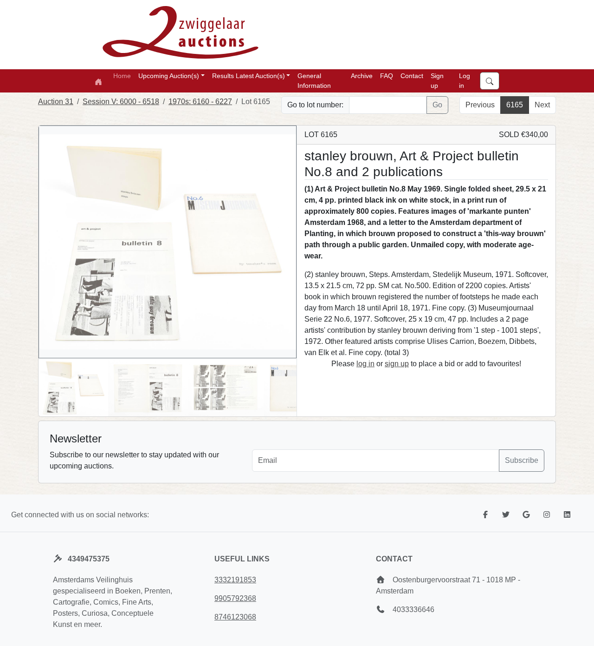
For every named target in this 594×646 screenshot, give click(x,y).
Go (437, 105)
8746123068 (235, 617)
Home (122, 75)
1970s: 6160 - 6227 (200, 101)
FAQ (386, 75)
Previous (480, 105)
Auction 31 (55, 101)
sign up (397, 364)
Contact (411, 75)
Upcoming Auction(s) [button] (168, 75)
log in (365, 364)
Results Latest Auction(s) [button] (248, 75)
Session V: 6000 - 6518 (121, 101)
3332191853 (235, 580)
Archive (362, 75)
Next (542, 105)
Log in (464, 80)
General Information (314, 80)
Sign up (437, 80)
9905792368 (235, 598)
